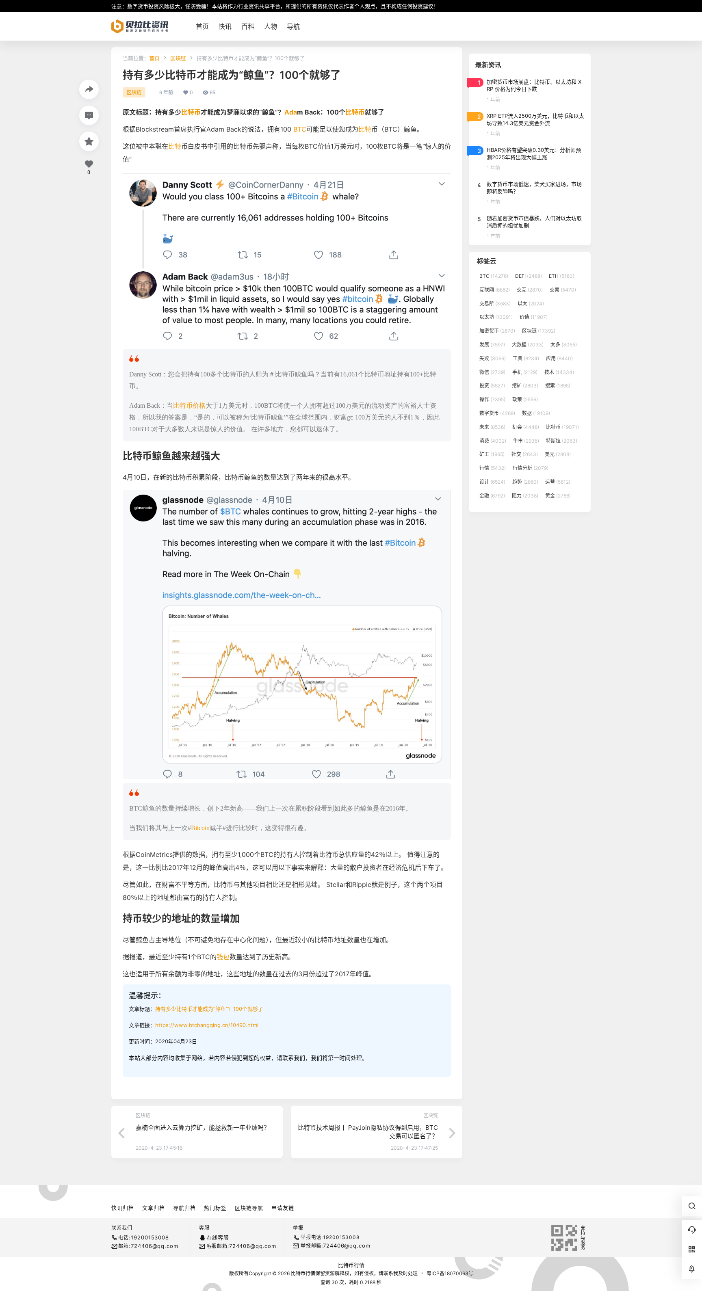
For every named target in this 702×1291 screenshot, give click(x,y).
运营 (557, 482)
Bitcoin (200, 827)
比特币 (191, 112)
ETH (561, 276)
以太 (531, 304)
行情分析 (530, 468)
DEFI (528, 276)
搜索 (557, 386)
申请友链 (282, 1208)
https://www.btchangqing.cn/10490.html (206, 1025)
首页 (154, 58)
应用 (559, 358)
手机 (524, 372)
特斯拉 (561, 441)
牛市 (526, 441)
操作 (492, 399)
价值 (534, 317)
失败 (492, 358)
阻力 (525, 496)
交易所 (495, 304)
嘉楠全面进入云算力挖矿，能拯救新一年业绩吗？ (203, 1127)
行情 (492, 468)
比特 (364, 129)
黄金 (558, 496)
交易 (563, 290)
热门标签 (215, 1208)
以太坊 (496, 317)
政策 (525, 399)
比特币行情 (351, 1265)
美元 (558, 454)
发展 (492, 345)
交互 (530, 290)
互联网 (494, 290)
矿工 (492, 454)
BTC (299, 129)
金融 (492, 496)
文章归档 (153, 1208)
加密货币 (497, 331)
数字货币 (497, 413)
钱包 (223, 957)
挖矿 (525, 386)
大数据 (528, 345)
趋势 (525, 482)
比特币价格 (189, 405)
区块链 (178, 58)
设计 (492, 482)
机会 (525, 427)
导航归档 (184, 1208)
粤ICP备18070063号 (450, 1273)
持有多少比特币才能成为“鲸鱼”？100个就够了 (209, 1009)
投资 (492, 386)
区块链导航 (249, 1208)
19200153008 (150, 1237)
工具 (526, 358)
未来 (492, 427)
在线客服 (218, 1237)
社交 (524, 454)
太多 (563, 345)
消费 (492, 441)
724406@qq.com (154, 1246)
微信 (492, 372)
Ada (290, 112)
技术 (559, 372)
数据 (536, 413)
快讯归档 (122, 1208)
